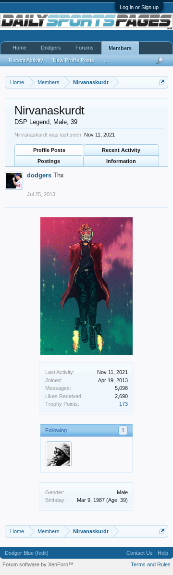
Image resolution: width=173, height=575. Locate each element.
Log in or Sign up (139, 7)
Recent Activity (121, 150)
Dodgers (51, 47)
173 (123, 404)
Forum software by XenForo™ (38, 564)
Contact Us (139, 553)
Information (121, 161)
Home (19, 47)
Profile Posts (49, 150)
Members (120, 48)
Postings (48, 161)
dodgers (39, 175)
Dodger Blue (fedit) (27, 553)
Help (163, 553)
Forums (84, 47)
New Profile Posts (73, 60)
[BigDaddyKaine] (59, 454)
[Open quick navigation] (162, 82)
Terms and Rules (151, 564)
